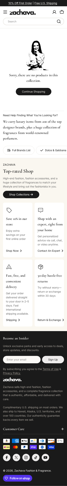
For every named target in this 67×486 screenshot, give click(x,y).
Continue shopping (33, 91)
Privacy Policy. (12, 373)
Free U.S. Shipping (45, 3)
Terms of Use (51, 369)
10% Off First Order (20, 3)
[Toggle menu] (5, 12)
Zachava (19, 470)
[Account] (54, 12)
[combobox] (33, 21)
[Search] (59, 21)
